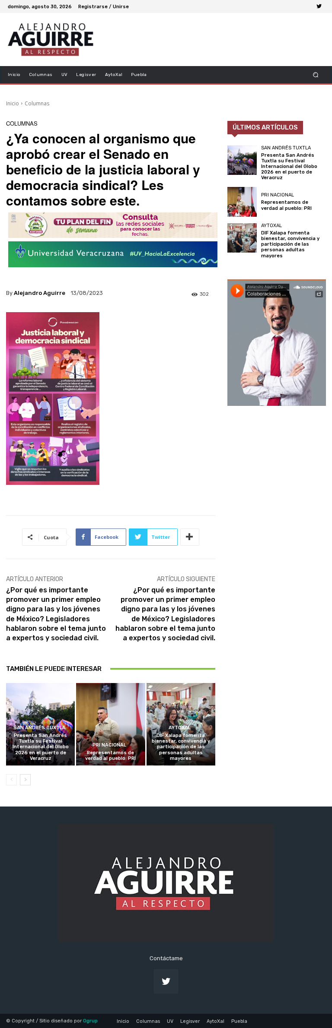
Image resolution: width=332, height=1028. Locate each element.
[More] (189, 537)
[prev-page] (11, 779)
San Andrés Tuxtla (39, 727)
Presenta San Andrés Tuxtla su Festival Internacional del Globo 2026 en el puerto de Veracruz (41, 747)
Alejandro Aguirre (39, 293)
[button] (315, 74)
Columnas (37, 103)
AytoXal (180, 727)
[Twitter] (319, 6)
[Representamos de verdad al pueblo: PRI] (110, 724)
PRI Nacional (109, 745)
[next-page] (25, 779)
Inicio (12, 103)
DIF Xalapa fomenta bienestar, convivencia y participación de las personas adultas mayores (181, 747)
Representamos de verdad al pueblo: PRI (110, 755)
